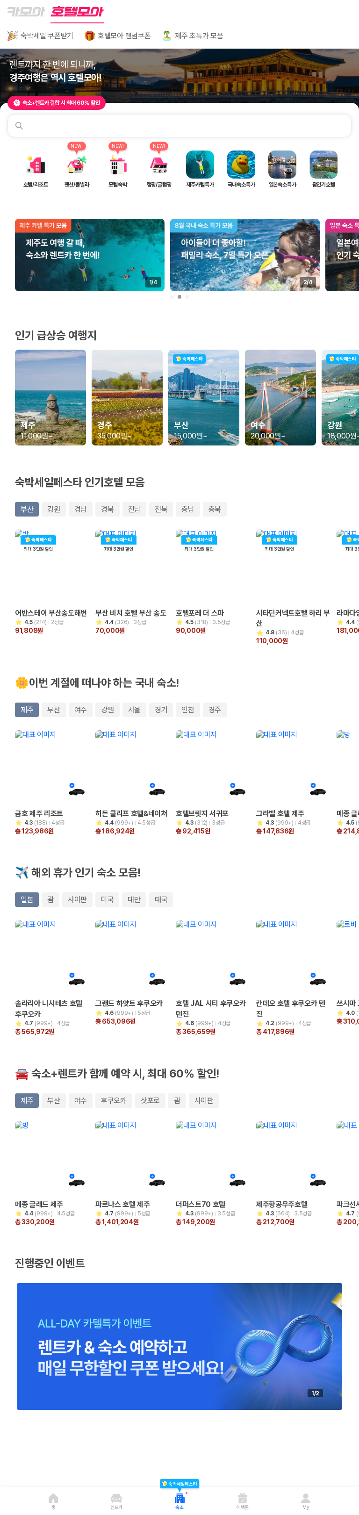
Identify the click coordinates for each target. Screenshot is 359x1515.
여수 (80, 709)
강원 (53, 509)
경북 (107, 509)
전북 (161, 509)
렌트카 (116, 1507)
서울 (134, 709)
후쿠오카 (114, 1100)
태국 (161, 899)
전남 (134, 509)
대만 (134, 899)
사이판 (77, 899)
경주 (214, 709)
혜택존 (243, 1507)
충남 (187, 509)
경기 (161, 709)
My (305, 1507)
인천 (187, 709)
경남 (80, 509)
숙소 (179, 1501)
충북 (214, 509)
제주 (27, 709)
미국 (107, 899)
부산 (27, 509)
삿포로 (150, 1100)
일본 (27, 899)
